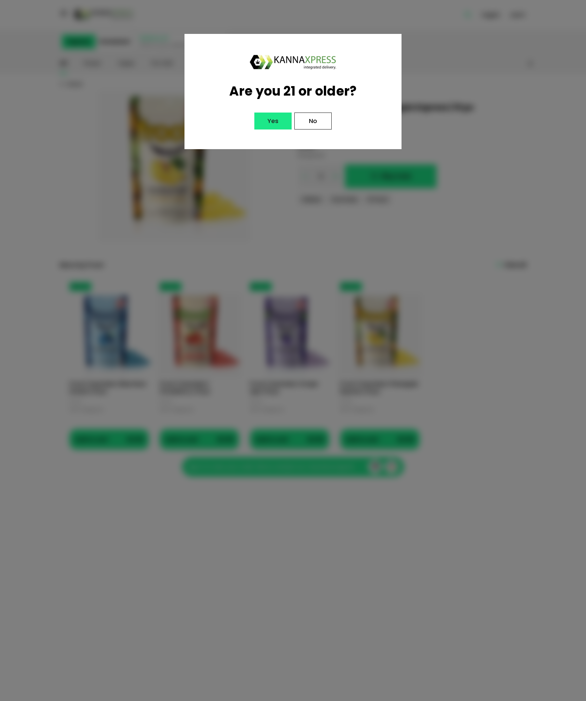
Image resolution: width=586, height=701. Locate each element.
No (313, 121)
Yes (273, 121)
